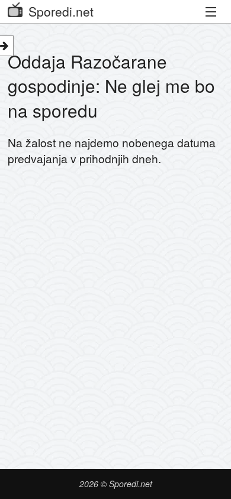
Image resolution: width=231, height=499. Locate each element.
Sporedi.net (61, 11)
